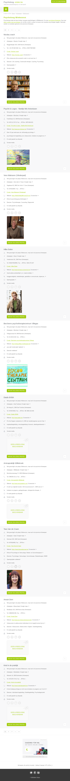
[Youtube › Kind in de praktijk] (19, 702)
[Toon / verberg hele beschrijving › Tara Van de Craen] (36, 553)
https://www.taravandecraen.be (20, 549)
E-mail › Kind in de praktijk (14, 682)
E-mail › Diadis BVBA (12, 414)
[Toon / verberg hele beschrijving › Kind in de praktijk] (36, 689)
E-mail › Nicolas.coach (13, 51)
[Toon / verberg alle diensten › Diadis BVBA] (36, 424)
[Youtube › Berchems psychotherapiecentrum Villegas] (19, 361)
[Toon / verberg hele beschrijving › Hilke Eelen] (36, 273)
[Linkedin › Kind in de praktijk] (15, 702)
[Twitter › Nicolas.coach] (8, 72)
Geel (15, 535)
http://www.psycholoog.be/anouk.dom (22, 620)
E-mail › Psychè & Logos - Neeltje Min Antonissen (20, 125)
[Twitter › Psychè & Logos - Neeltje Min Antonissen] (8, 146)
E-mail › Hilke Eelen (12, 266)
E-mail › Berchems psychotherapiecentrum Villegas (20, 340)
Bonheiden (16, 672)
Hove (15, 256)
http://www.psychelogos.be (19, 129)
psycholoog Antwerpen (54, 20)
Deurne (16, 41)
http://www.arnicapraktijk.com (19, 483)
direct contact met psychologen (12, 22)
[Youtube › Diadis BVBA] (19, 434)
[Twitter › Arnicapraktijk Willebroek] (8, 500)
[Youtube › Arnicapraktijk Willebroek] (19, 500)
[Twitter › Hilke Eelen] (8, 286)
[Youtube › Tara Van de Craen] (19, 566)
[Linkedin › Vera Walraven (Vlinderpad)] (15, 212)
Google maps (23, 41)
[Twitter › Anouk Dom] (8, 637)
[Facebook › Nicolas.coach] (12, 72)
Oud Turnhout (17, 404)
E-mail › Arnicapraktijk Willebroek (15, 480)
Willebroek (16, 470)
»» (19, 30)
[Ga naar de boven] (64, 102)
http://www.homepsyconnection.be (21, 269)
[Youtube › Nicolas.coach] (19, 72)
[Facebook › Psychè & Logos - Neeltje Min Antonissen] (12, 146)
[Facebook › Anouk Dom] (12, 637)
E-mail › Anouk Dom (12, 616)
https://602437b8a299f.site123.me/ (21, 195)
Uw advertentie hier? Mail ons (35, 756)
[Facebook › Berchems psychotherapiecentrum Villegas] (12, 361)
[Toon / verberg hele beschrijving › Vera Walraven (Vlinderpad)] (36, 199)
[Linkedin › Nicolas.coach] (15, 72)
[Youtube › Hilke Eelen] (19, 286)
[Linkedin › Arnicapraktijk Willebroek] (15, 500)
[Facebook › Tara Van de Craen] (12, 566)
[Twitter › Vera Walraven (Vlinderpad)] (8, 212)
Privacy (38, 777)
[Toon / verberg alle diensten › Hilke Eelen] (36, 276)
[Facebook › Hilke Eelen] (12, 286)
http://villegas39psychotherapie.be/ (21, 343)
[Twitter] (31, 772)
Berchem (16, 115)
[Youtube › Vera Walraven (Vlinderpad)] (19, 212)
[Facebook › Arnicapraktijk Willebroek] (12, 500)
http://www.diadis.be (17, 417)
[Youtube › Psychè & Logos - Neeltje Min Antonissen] (19, 146)
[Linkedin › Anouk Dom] (15, 637)
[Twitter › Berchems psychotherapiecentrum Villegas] (8, 361)
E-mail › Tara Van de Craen (14, 546)
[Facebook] (34, 772)
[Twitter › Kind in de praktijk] (8, 702)
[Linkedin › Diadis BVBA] (15, 434)
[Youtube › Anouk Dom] (19, 637)
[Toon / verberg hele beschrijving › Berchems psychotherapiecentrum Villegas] (36, 347)
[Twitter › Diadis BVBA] (8, 434)
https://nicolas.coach (17, 55)
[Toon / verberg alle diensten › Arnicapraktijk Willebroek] (36, 490)
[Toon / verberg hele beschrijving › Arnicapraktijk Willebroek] (36, 487)
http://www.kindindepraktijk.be (20, 685)
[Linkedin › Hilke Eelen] (15, 286)
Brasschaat (17, 606)
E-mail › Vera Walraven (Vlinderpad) (16, 192)
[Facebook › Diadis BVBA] (12, 434)
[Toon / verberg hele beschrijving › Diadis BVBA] (36, 421)
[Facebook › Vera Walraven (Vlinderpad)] (12, 212)
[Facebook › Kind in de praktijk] (12, 702)
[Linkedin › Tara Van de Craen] (15, 566)
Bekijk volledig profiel (16, 102)
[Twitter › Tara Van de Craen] (8, 566)
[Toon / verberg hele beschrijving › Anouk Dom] (36, 623)
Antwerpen (9, 41)
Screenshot (27, 55)
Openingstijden (11, 65)
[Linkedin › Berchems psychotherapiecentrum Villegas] (15, 361)
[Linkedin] (38, 772)
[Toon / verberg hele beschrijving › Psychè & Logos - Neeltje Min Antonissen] (36, 132)
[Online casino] (36, 739)
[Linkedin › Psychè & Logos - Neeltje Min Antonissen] (15, 146)
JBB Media (33, 777)
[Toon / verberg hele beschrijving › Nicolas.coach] (36, 58)
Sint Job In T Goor (19, 182)
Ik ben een (58, 1)
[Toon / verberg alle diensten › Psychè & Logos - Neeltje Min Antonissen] (36, 136)
